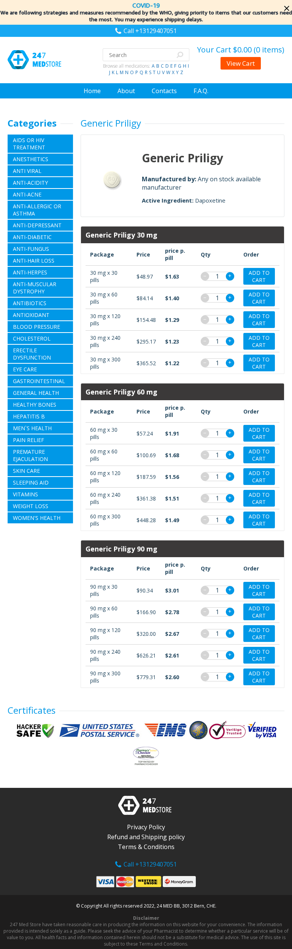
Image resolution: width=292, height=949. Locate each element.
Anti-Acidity (30, 182)
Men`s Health (32, 428)
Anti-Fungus (31, 248)
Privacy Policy (146, 827)
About (126, 91)
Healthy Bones (34, 404)
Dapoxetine (210, 200)
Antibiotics (29, 303)
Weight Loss (30, 506)
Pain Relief (28, 440)
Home (92, 91)
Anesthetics (30, 159)
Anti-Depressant (37, 225)
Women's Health (36, 517)
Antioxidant (31, 314)
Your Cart (240, 49)
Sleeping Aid (31, 482)
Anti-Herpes (30, 272)
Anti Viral (27, 170)
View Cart (241, 63)
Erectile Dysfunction (32, 354)
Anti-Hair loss (33, 260)
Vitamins (25, 494)
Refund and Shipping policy (146, 837)
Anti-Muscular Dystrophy (34, 287)
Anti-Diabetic (32, 237)
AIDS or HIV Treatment (29, 143)
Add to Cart (259, 276)
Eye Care (25, 369)
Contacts (164, 91)
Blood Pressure (36, 326)
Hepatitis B (29, 416)
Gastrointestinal (39, 381)
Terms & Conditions (146, 847)
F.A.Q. (201, 91)
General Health (36, 392)
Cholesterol (32, 338)
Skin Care (26, 470)
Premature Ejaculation (30, 455)
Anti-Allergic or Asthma (37, 210)
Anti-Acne (27, 194)
